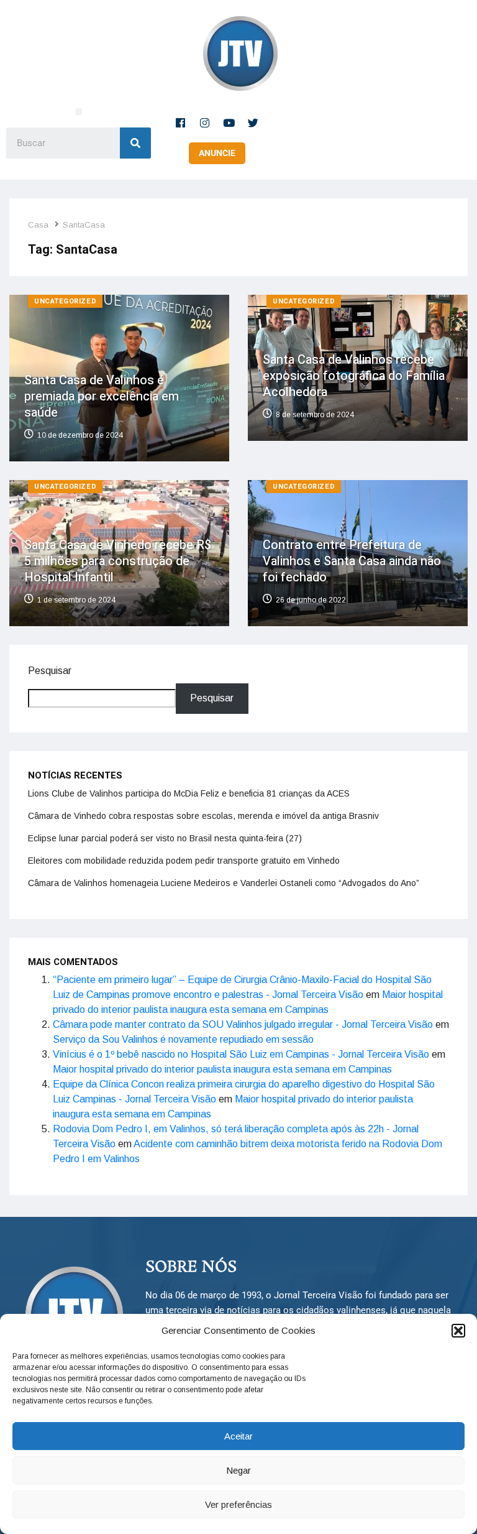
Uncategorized (65, 301)
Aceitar (238, 1436)
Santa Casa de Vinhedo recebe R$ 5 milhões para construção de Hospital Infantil (117, 561)
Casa (38, 224)
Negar (238, 1470)
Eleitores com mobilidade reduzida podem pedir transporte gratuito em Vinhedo (184, 861)
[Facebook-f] (180, 122)
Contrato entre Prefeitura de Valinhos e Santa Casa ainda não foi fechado (352, 561)
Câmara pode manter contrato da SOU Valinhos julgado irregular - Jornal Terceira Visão (243, 1024)
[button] (458, 1330)
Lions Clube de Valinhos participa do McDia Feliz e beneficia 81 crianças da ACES (189, 793)
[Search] (135, 143)
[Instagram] (205, 122)
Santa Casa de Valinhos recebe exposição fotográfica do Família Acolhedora (354, 376)
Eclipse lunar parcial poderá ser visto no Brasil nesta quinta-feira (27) (165, 838)
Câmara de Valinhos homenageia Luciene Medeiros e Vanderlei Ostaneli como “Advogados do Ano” (223, 883)
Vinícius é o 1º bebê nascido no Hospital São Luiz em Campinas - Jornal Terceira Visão (241, 1054)
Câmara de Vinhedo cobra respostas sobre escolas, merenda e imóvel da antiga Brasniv (203, 816)
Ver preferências (238, 1504)
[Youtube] (229, 122)
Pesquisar (49, 670)
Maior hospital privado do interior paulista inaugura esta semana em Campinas (222, 1069)
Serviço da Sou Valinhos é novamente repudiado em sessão (183, 1039)
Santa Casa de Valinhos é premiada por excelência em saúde (101, 396)
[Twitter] (253, 122)
